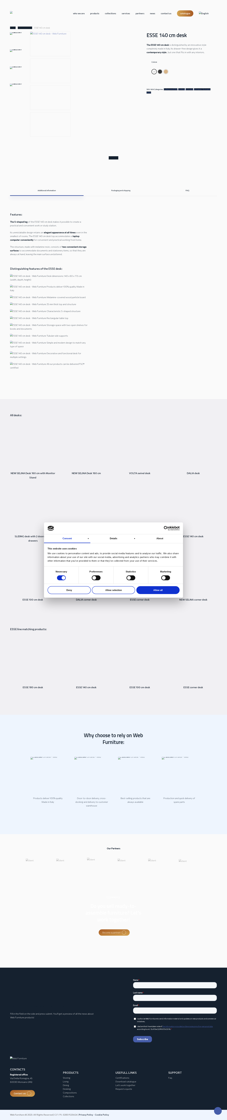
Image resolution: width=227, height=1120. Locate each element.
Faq (170, 1077)
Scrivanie (189, 89)
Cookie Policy (102, 1114)
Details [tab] (113, 538)
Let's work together (125, 1085)
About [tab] (159, 538)
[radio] (154, 71)
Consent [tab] (67, 538)
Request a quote (124, 1089)
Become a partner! (111, 932)
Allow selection (113, 590)
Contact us (20, 1093)
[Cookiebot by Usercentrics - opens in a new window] (166, 528)
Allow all (158, 590)
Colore (154, 62)
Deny (69, 590)
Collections (68, 1096)
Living (66, 1081)
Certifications (122, 1077)
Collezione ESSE (25, 28)
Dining (66, 1085)
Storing (66, 1077)
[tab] (113, 158)
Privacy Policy (86, 1114)
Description (113, 158)
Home (13, 28)
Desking (181, 89)
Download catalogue (126, 1081)
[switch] (96, 577)
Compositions (70, 1092)
